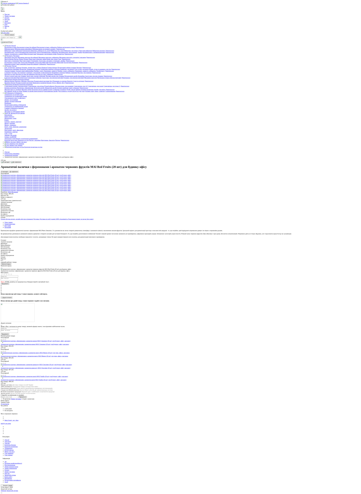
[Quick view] (1, 339)
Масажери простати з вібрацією (48, 57)
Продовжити (5, 283)
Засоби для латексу (11, 110)
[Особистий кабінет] (180, 5)
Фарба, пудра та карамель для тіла (100, 69)
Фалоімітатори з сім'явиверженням (94, 52)
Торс (59, 59)
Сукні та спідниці (78, 81)
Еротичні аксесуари (11, 140)
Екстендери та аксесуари (12, 62)
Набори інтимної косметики (85, 89)
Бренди (7, 26)
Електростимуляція (11, 78)
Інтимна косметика (11, 88)
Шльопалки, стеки (10, 118)
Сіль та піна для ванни (81, 69)
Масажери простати (11, 57)
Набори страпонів (71, 72)
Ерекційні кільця (10, 64)
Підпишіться (22, 397)
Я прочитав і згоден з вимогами (18, 399)
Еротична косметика (11, 446)
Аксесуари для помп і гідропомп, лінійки (52, 61)
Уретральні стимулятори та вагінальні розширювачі (21, 138)
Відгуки (7, 19)
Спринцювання (110, 91)
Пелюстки (23, 69)
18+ (6, 28)
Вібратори (8, 50)
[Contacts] (2, 9)
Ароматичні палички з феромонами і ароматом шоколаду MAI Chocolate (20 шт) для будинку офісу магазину (36, 368)
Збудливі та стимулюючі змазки (15, 111)
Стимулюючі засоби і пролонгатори (16, 86)
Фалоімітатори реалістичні (27, 52)
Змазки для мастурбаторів (13, 101)
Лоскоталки (8, 128)
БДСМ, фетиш (9, 450)
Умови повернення (11, 468)
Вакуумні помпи (25, 61)
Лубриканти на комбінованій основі (16, 106)
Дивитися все (79, 47)
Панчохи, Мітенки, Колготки (24, 81)
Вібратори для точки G (71, 50)
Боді (51, 81)
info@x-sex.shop (6, 423)
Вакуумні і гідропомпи (12, 61)
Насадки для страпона (84, 72)
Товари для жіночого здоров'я (14, 54)
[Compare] (5, 339)
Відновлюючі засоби (71, 76)
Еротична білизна (10, 445)
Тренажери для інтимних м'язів (47, 54)
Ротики (26, 59)
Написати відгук (6, 264)
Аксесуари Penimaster (28, 62)
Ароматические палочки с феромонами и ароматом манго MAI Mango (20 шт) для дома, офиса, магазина (34, 356)
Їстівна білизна (52, 67)
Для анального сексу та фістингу (15, 98)
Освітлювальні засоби (51, 91)
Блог (6, 24)
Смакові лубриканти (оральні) (14, 108)
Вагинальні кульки (11, 47)
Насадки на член (10, 74)
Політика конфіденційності (13, 463)
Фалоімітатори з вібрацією (49, 52)
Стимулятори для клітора (36, 86)
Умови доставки (10, 16)
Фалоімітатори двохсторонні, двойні (70, 52)
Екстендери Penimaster (71, 62)
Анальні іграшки (10, 71)
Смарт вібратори (16, 50)
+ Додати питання (7, 297)
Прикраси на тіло (23, 140)
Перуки (57, 140)
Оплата (7, 18)
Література (60, 54)
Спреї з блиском (74, 88)
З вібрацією (42, 64)
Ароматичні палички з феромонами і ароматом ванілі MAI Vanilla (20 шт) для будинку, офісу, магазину (34, 380)
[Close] (1, 325)
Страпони (8, 72)
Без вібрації (34, 64)
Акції (6, 21)
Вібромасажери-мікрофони (23, 49)
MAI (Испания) (13, 192)
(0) (7, 195)
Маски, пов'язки (10, 123)
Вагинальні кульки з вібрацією (47, 47)
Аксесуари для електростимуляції (53, 78)
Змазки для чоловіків (11, 100)
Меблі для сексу (10, 451)
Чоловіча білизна (10, 83)
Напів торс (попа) (52, 59)
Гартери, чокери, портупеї (13, 121)
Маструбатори (9, 59)
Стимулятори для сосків (95, 86)
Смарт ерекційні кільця (23, 64)
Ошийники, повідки (11, 132)
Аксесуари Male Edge (42, 62)
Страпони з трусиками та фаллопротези (38, 72)
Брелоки (79, 67)
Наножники (8, 115)
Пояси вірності (9, 116)
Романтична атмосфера (12, 69)
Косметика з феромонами (25, 88)
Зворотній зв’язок (10, 475)
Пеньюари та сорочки (60, 81)
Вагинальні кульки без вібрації (27, 47)
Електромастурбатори (35, 78)
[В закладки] (5, 162)
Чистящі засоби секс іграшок (55, 76)
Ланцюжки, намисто (50, 71)
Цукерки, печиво (27, 67)
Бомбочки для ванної (67, 69)
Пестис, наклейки (35, 140)
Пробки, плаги (38, 71)
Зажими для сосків (10, 135)
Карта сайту (8, 477)
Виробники (8, 478)
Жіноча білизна (9, 81)
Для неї (7, 440)
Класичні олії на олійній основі (42, 89)
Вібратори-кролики (99, 50)
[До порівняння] (16, 162)
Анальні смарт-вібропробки (25, 71)
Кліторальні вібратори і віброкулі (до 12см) (36, 50)
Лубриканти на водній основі (14, 94)
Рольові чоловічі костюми (24, 83)
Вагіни (16, 59)
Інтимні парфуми (62, 88)
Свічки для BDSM (10, 137)
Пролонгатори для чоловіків (64, 86)
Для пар (7, 152)
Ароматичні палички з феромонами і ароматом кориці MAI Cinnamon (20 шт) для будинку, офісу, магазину (35, 344)
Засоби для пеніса (99, 89)
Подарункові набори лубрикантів (15, 105)
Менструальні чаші (30, 54)
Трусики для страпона (18, 72)
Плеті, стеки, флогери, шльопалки (15, 127)
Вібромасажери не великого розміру (44, 49)
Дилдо (39, 52)
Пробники (8, 103)
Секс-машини (9, 453)
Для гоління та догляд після (67, 91)
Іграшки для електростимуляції (74, 78)
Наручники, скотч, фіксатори (14, 130)
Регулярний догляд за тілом (13, 91)
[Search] (20, 37)
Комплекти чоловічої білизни (42, 83)
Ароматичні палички (33, 69)
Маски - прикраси (10, 125)
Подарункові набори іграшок (67, 67)
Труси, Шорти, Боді (58, 83)
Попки (21, 59)
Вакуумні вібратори (85, 50)
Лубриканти (8, 448)
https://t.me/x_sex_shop (11, 420)
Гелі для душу (80, 91)
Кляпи (7, 120)
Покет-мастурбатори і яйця (37, 59)
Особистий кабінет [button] (7, 31)
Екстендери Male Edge (56, 62)
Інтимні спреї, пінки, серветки (95, 91)
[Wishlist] (3, 339)
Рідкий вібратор (49, 86)
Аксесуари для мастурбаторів (35, 76)
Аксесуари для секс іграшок (94, 76)
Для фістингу (100, 71)
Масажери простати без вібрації (28, 57)
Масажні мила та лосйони (13, 89)
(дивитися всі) (16, 200)
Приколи (44, 67)
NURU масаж (70, 89)
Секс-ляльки (9, 455)
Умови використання (11, 467)
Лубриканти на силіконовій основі (16, 96)
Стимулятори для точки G (111, 86)
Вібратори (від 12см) (57, 50)
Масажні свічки (27, 89)
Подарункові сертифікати (13, 480)
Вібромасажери (9, 49)
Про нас (7, 14)
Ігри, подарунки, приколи (13, 67)
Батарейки (81, 76)
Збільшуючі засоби (51, 88)
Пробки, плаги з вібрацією (66, 71)
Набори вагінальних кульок (66, 47)
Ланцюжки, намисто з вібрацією (85, 71)
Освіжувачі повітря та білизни (50, 69)
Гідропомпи (34, 61)
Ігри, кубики (37, 67)
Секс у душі (8, 133)
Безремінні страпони (58, 72)
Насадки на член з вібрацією (44, 74)
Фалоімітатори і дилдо (12, 52)
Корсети (69, 81)
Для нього (8, 441)
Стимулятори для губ (80, 86)
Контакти (8, 23)
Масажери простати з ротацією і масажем (72, 57)
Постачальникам (10, 465)
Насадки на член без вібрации (25, 74)
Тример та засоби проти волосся (32, 91)
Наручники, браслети (48, 140)
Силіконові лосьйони (59, 89)
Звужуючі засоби (39, 88)
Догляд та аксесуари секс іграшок (15, 76)
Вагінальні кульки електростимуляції (109, 78)
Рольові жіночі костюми (41, 81)
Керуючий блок (22, 78)
